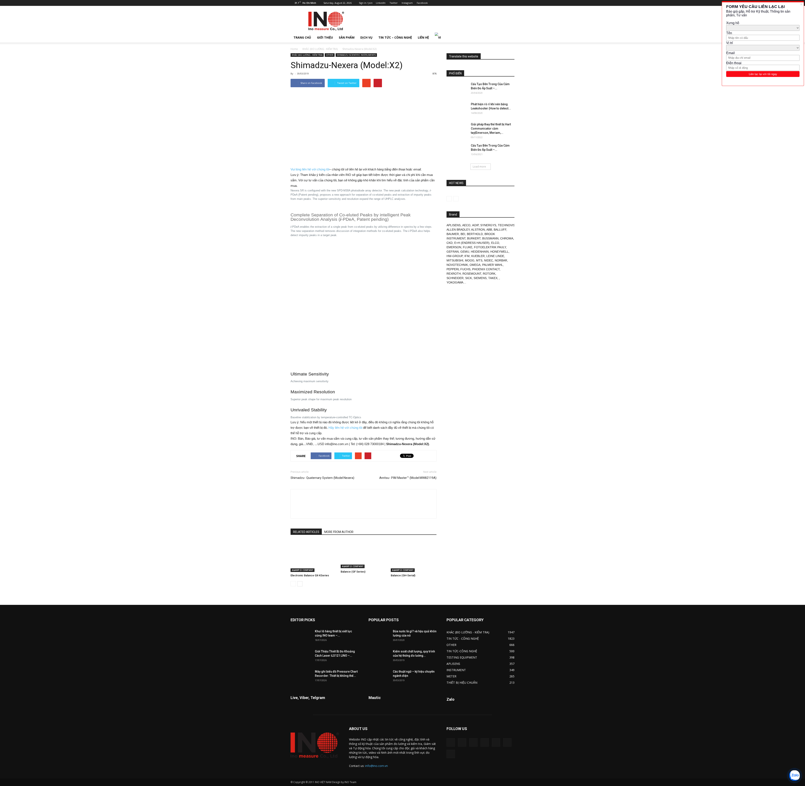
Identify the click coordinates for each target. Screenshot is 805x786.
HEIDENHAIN (480, 251)
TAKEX (492, 278)
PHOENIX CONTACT (486, 269)
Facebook (422, 2)
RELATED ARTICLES (306, 532)
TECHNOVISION (509, 225)
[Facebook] (477, 3)
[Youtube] (511, 3)
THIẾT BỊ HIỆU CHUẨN (462, 683)
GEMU (464, 251)
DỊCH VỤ (366, 37)
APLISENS (454, 225)
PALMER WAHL (492, 264)
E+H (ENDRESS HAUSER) (471, 242)
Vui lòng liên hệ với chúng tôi (310, 169)
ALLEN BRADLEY (458, 229)
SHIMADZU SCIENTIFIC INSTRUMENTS (356, 54)
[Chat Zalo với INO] (794, 775)
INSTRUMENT (456, 670)
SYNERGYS (488, 225)
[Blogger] (470, 3)
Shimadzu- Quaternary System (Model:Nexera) (322, 478)
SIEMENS (480, 278)
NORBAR (501, 260)
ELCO (495, 242)
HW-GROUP (455, 256)
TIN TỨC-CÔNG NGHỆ (462, 651)
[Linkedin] (483, 3)
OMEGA (475, 264)
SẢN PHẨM (346, 37)
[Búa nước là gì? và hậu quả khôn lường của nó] (379, 636)
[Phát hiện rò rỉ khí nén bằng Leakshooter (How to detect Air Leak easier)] (457, 109)
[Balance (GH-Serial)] (413, 556)
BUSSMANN (490, 238)
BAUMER (453, 234)
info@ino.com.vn (376, 766)
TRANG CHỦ (302, 37)
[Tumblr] (497, 3)
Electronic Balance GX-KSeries (310, 575)
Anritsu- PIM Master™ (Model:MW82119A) (407, 478)
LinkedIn (381, 2)
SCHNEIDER (455, 278)
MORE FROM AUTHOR (338, 532)
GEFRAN (453, 251)
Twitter (394, 2)
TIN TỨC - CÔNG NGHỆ (463, 638)
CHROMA (506, 238)
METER (451, 676)
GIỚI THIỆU (325, 37)
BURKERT (473, 238)
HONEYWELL (499, 251)
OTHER (329, 54)
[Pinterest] (490, 3)
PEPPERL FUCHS (458, 269)
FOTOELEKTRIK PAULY (490, 247)
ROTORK (489, 273)
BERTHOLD (475, 234)
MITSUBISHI (455, 260)
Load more (479, 166)
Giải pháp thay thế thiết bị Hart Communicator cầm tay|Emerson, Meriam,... (491, 128)
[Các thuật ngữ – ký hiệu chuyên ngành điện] (379, 676)
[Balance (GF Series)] (363, 554)
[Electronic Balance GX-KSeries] (313, 556)
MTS (479, 260)
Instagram (407, 2)
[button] (509, 37)
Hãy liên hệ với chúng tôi (345, 427)
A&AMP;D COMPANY (302, 570)
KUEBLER (478, 256)
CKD (450, 242)
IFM (467, 256)
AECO (466, 225)
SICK (468, 278)
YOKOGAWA (455, 282)
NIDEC (488, 260)
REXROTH (454, 273)
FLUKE (467, 247)
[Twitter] (504, 3)
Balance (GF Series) (353, 571)
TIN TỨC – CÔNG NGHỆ (395, 37)
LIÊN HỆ (423, 37)
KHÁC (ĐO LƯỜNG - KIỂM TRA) (320, 49)
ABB (489, 229)
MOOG (469, 260)
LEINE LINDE (495, 256)
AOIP (475, 225)
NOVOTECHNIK (457, 264)
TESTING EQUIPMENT (462, 657)
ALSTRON (478, 229)
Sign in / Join (366, 2)
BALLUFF (500, 229)
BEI (463, 234)
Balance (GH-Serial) (403, 575)
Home (294, 49)
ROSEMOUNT (471, 273)
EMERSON (454, 247)
